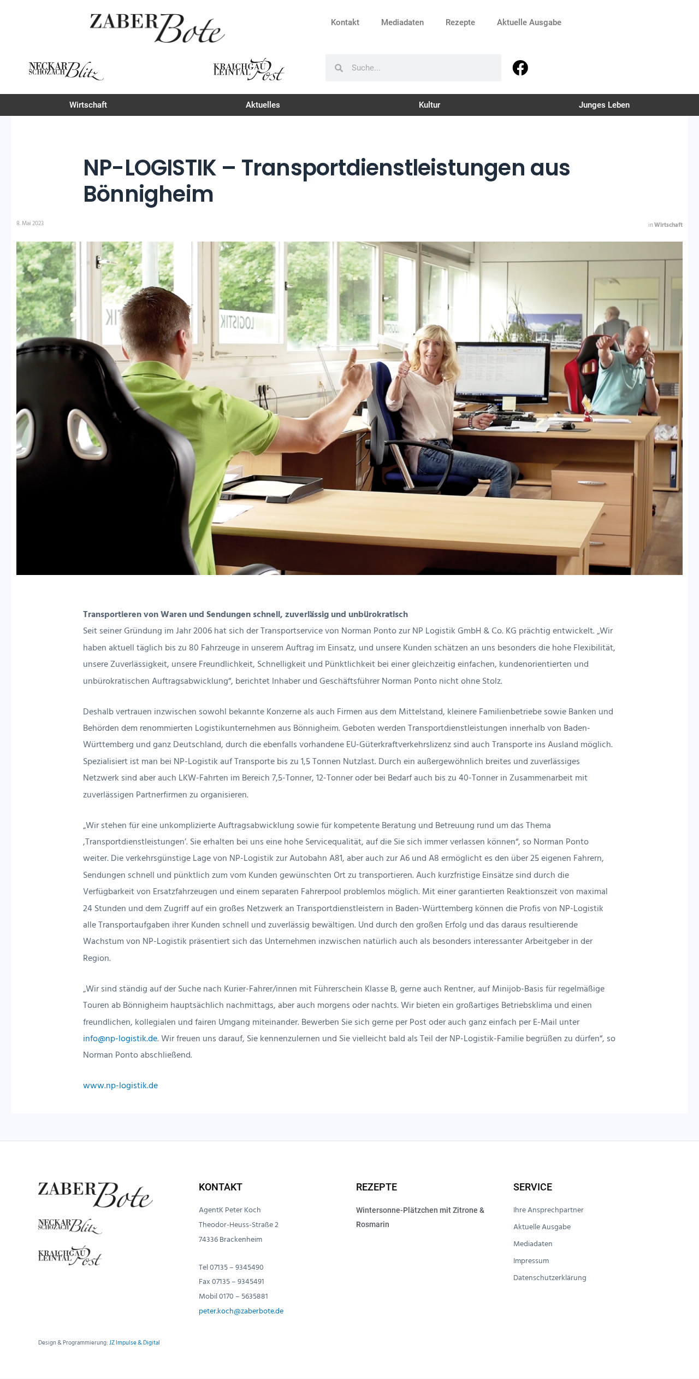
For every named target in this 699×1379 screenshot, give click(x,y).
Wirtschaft (88, 105)
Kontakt (345, 22)
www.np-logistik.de (120, 1085)
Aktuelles (263, 105)
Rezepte (460, 22)
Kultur (429, 105)
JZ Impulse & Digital (134, 1343)
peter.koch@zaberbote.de (241, 1311)
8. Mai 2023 (30, 223)
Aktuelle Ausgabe (529, 22)
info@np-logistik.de (120, 1038)
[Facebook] (520, 68)
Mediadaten (402, 22)
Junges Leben (604, 105)
